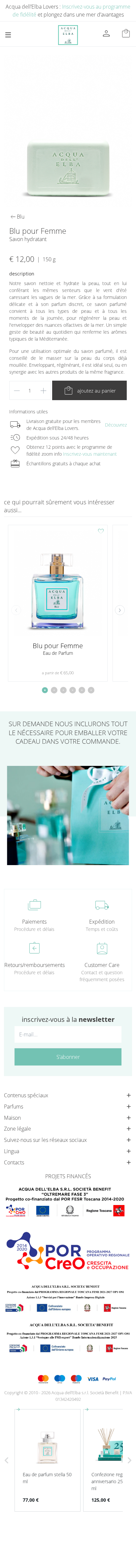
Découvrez (116, 425)
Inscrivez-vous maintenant (90, 454)
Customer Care (102, 965)
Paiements (34, 921)
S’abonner (68, 1057)
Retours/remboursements (34, 965)
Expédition (102, 921)
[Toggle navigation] (8, 35)
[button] (120, 610)
